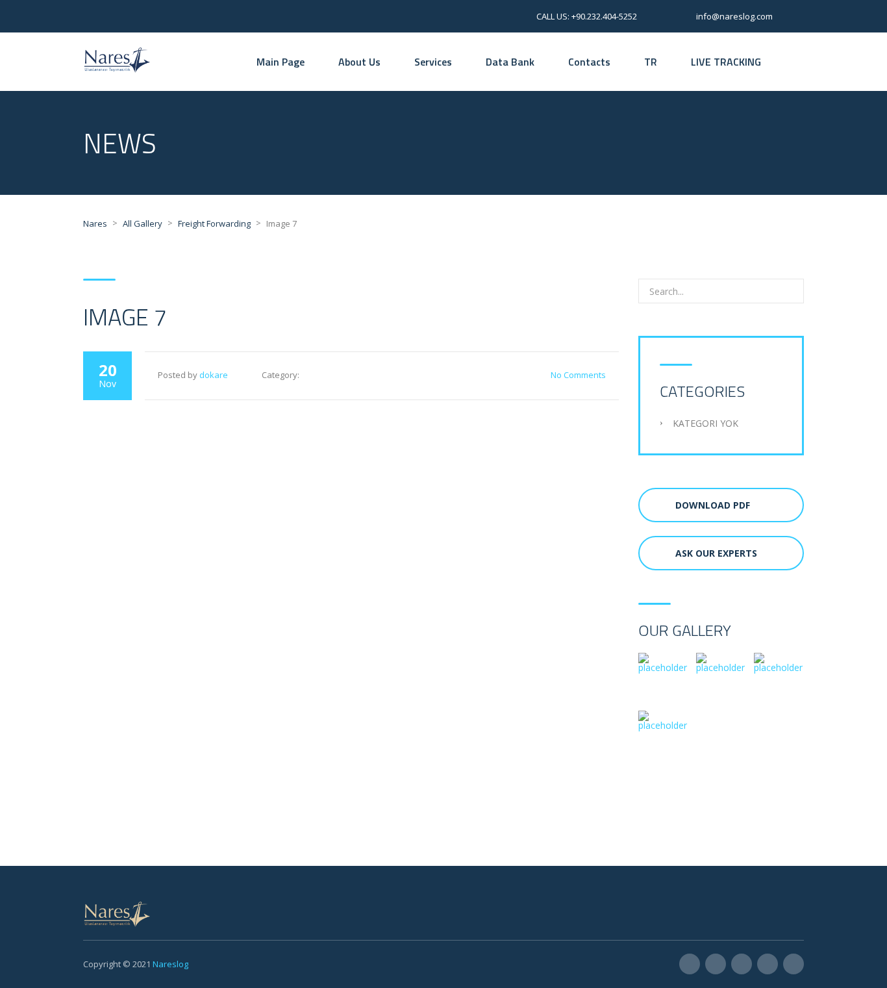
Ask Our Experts (716, 553)
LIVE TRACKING (726, 62)
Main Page (280, 62)
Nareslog (170, 964)
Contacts (589, 62)
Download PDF (712, 505)
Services (433, 62)
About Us (359, 62)
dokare (213, 375)
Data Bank (510, 62)
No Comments (578, 375)
